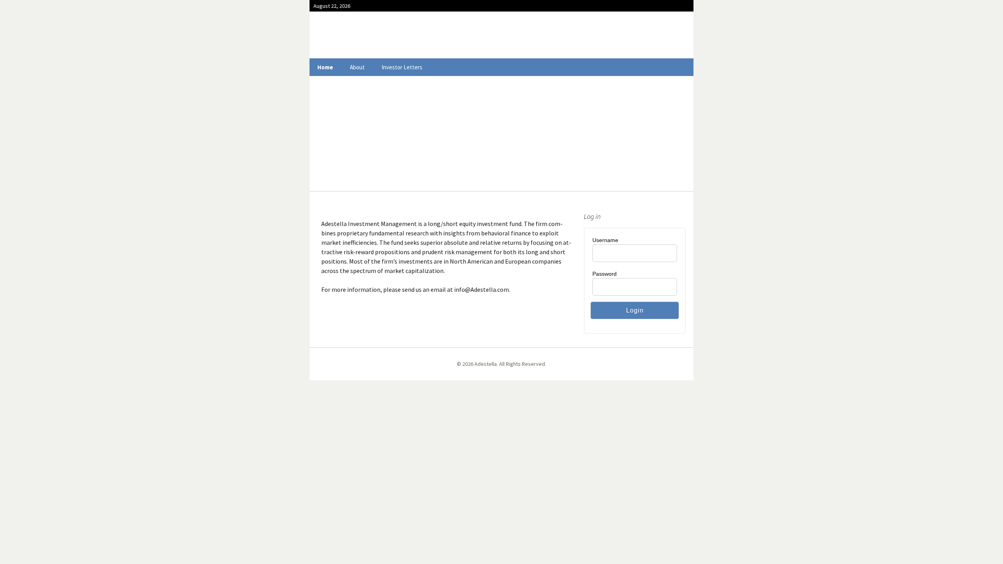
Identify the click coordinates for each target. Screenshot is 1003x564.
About (357, 67)
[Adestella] (501, 35)
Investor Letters (402, 67)
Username (605, 240)
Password (604, 274)
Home (325, 67)
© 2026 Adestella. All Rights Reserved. (501, 363)
